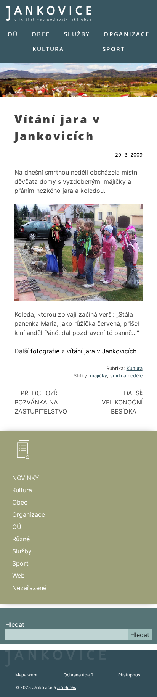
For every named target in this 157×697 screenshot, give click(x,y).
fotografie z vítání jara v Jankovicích (83, 351)
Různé (21, 539)
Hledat (14, 624)
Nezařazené (29, 588)
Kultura (48, 49)
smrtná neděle (126, 375)
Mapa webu (27, 675)
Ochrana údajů (78, 675)
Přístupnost (130, 675)
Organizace (126, 34)
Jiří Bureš (66, 687)
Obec (41, 34)
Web (18, 575)
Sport (114, 49)
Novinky (25, 478)
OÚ (13, 34)
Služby (77, 34)
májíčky (98, 375)
